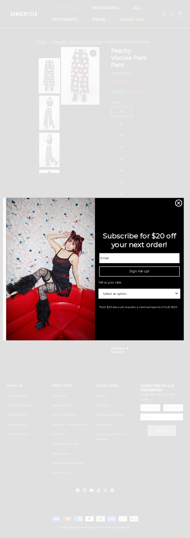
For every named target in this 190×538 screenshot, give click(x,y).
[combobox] (138, 294)
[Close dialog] (179, 203)
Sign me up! (139, 271)
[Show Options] (176, 294)
